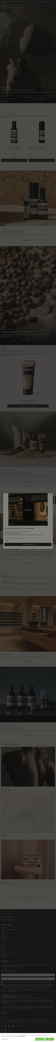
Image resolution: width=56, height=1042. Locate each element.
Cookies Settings (4, 1039)
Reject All (50, 1039)
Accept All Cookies (40, 1039)
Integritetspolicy (22, 1036)
